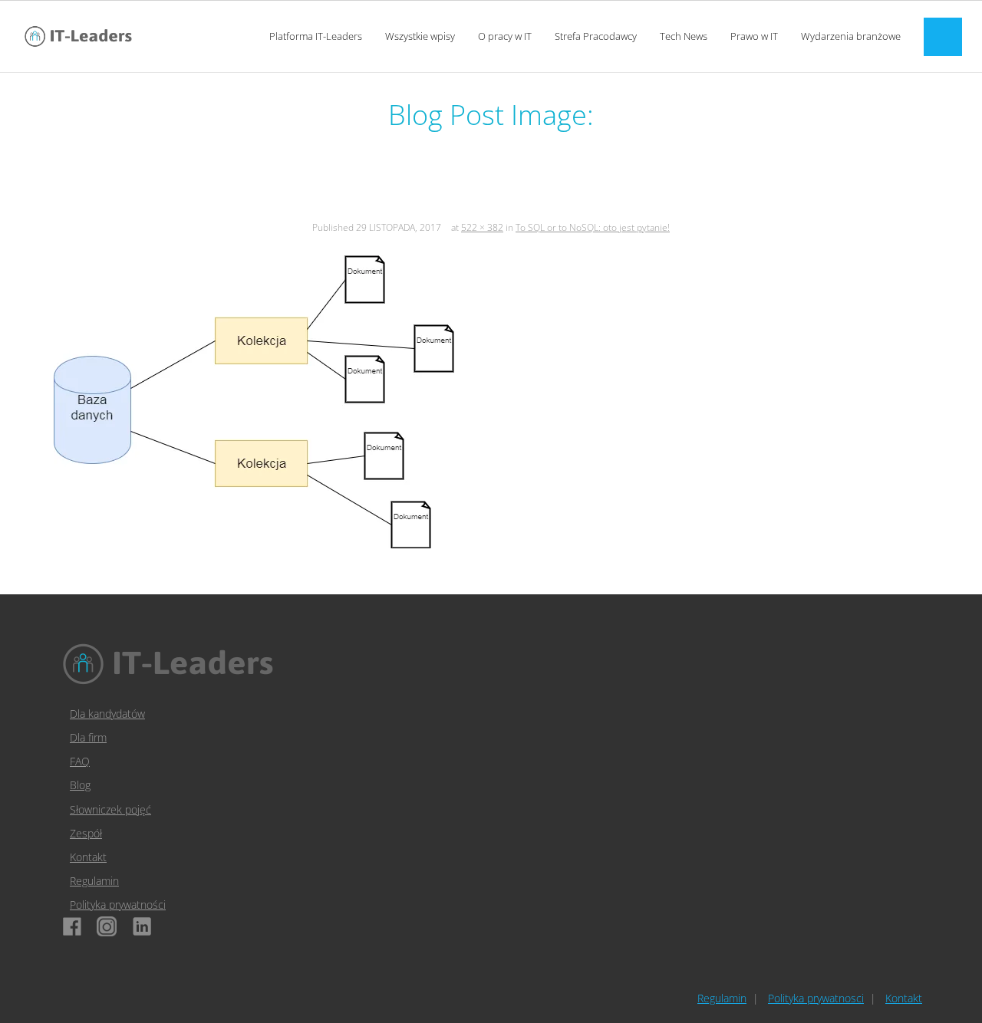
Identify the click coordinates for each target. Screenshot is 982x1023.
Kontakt (88, 857)
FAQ (80, 761)
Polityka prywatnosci (816, 998)
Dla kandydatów (107, 713)
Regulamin (94, 880)
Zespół (86, 833)
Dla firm (88, 737)
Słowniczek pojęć (110, 809)
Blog (80, 785)
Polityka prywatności (118, 904)
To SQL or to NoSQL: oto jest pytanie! (593, 227)
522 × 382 (482, 227)
